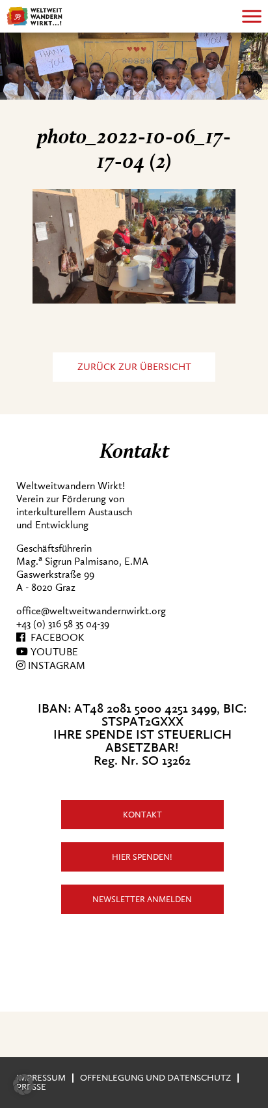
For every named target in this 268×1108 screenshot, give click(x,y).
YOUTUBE (53, 652)
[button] (23, 1084)
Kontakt (142, 814)
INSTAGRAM (55, 666)
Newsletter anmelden (142, 899)
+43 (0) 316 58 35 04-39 (62, 624)
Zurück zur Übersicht (134, 367)
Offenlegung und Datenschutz (155, 1078)
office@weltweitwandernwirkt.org (91, 611)
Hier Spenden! (142, 857)
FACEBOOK (54, 638)
